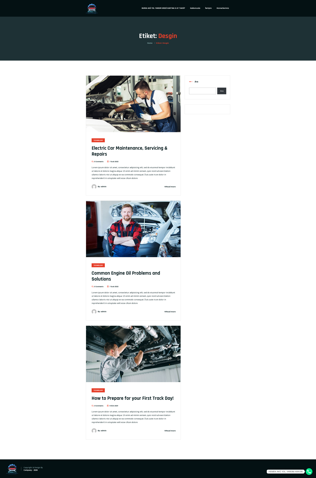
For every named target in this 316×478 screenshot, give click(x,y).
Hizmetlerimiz (223, 8)
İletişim (208, 8)
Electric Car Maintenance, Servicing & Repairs (130, 151)
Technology (98, 140)
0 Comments (99, 162)
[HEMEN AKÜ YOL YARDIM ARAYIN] (309, 471)
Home (149, 43)
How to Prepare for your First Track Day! (133, 398)
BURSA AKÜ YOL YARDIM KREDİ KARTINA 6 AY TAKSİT (163, 8)
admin (103, 186)
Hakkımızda (195, 8)
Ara (196, 81)
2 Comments (98, 406)
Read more (171, 186)
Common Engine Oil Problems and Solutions (126, 276)
